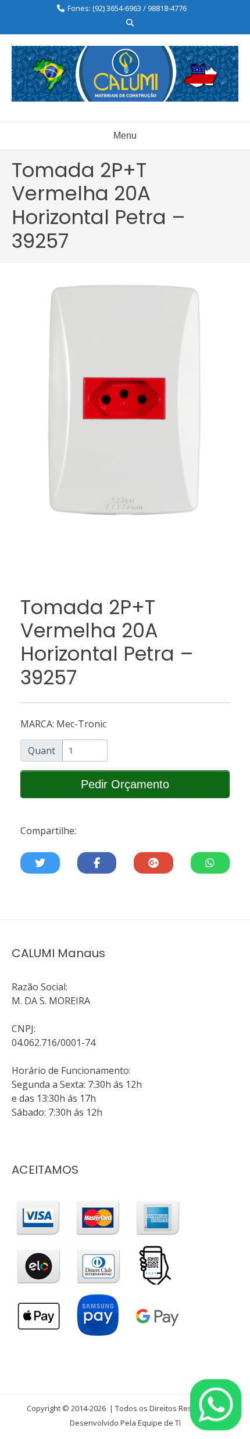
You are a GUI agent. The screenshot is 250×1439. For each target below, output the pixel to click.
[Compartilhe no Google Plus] (153, 863)
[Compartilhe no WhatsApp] (210, 863)
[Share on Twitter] (40, 863)
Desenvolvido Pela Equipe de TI (125, 1423)
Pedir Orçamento (125, 784)
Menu (125, 135)
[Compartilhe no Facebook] (97, 863)
